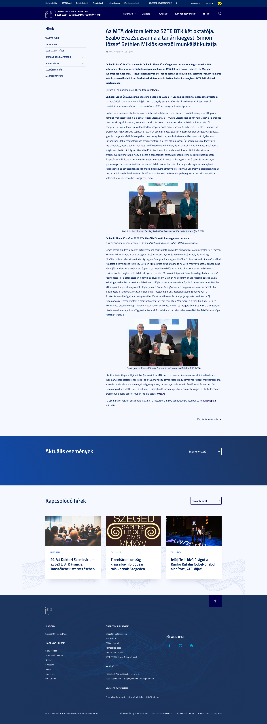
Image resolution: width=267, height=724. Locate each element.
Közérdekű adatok (185, 713)
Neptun (48, 659)
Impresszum (203, 713)
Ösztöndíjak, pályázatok (58, 57)
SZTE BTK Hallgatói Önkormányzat (121, 657)
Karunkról (128, 13)
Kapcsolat (196, 3)
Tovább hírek (200, 501)
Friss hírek (51, 44)
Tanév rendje (52, 37)
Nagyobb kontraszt (220, 3)
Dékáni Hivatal (112, 643)
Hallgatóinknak (114, 3)
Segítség (218, 713)
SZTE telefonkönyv (54, 655)
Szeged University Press (56, 633)
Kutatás (163, 13)
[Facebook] (169, 645)
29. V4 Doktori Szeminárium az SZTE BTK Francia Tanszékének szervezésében (72, 564)
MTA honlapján (208, 400)
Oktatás (146, 13)
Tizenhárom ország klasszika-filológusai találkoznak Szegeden (128, 564)
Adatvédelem (141, 713)
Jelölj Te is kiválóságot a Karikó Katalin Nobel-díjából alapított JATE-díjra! (193, 564)
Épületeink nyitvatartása (117, 687)
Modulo (48, 669)
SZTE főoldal (67, 3)
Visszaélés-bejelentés (162, 713)
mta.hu (154, 90)
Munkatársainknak (131, 3)
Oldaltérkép (50, 678)
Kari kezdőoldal (51, 3)
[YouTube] (191, 645)
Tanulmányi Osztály (114, 652)
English (209, 3)
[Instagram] (180, 645)
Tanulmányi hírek (54, 50)
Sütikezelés (125, 713)
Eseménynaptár (54, 69)
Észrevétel (50, 673)
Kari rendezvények (185, 13)
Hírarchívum (52, 63)
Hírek (206, 13)
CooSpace (49, 664)
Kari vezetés (111, 638)
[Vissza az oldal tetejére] (215, 601)
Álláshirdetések (54, 76)
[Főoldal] (48, 14)
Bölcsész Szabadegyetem (160, 3)
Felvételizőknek (82, 3)
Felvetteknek (98, 3)
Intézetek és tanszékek (116, 633)
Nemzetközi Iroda (113, 647)
